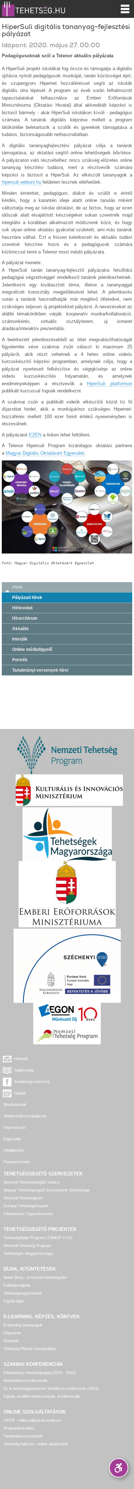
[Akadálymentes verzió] (118, 1468)
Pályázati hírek (27, 597)
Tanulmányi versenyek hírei (40, 670)
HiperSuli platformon (109, 383)
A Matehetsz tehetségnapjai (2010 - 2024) (40, 1372)
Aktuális (20, 628)
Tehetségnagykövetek (23, 1293)
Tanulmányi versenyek (23, 1436)
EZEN (35, 434)
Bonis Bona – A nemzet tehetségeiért (35, 1277)
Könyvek (11, 1341)
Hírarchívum (25, 618)
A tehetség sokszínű (32, 1081)
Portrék (20, 659)
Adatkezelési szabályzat (25, 1116)
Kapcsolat (12, 1139)
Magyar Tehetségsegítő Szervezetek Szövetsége (47, 1190)
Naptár (20, 1093)
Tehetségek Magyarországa (28, 1253)
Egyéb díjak (14, 1301)
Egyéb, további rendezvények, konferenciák (42, 1396)
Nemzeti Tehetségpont (23, 1198)
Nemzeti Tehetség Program (27, 1245)
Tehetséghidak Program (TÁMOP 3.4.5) (38, 1238)
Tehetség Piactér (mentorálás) (30, 1349)
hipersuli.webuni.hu (22, 182)
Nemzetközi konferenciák (26, 1380)
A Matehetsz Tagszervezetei (28, 1214)
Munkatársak (15, 1104)
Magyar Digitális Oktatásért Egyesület (45, 453)
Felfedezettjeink (17, 1285)
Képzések (12, 1333)
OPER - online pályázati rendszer (32, 1420)
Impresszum (14, 1127)
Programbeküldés (19, 1428)
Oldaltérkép (14, 1150)
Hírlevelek (22, 607)
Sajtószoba (24, 1070)
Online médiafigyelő (32, 649)
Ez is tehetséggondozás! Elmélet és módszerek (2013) (51, 1388)
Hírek (17, 587)
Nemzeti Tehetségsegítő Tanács (32, 1182)
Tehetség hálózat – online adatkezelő (36, 1444)
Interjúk (20, 639)
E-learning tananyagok (23, 1325)
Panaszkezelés (17, 1162)
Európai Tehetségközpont (26, 1206)
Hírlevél (21, 1059)
